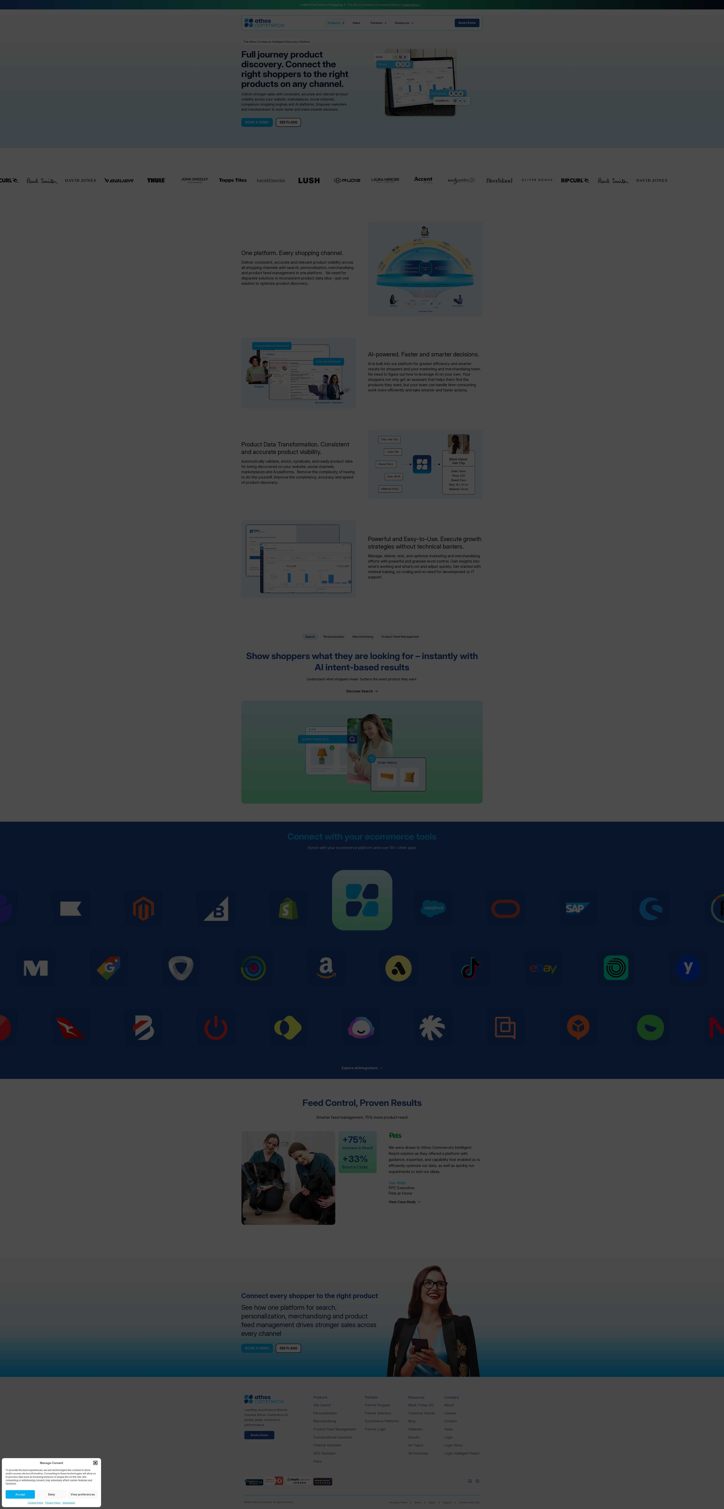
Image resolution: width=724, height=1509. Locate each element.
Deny (51, 1494)
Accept (20, 1494)
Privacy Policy (53, 1502)
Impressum (69, 1502)
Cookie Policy (35, 1502)
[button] (95, 1463)
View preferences (83, 1494)
